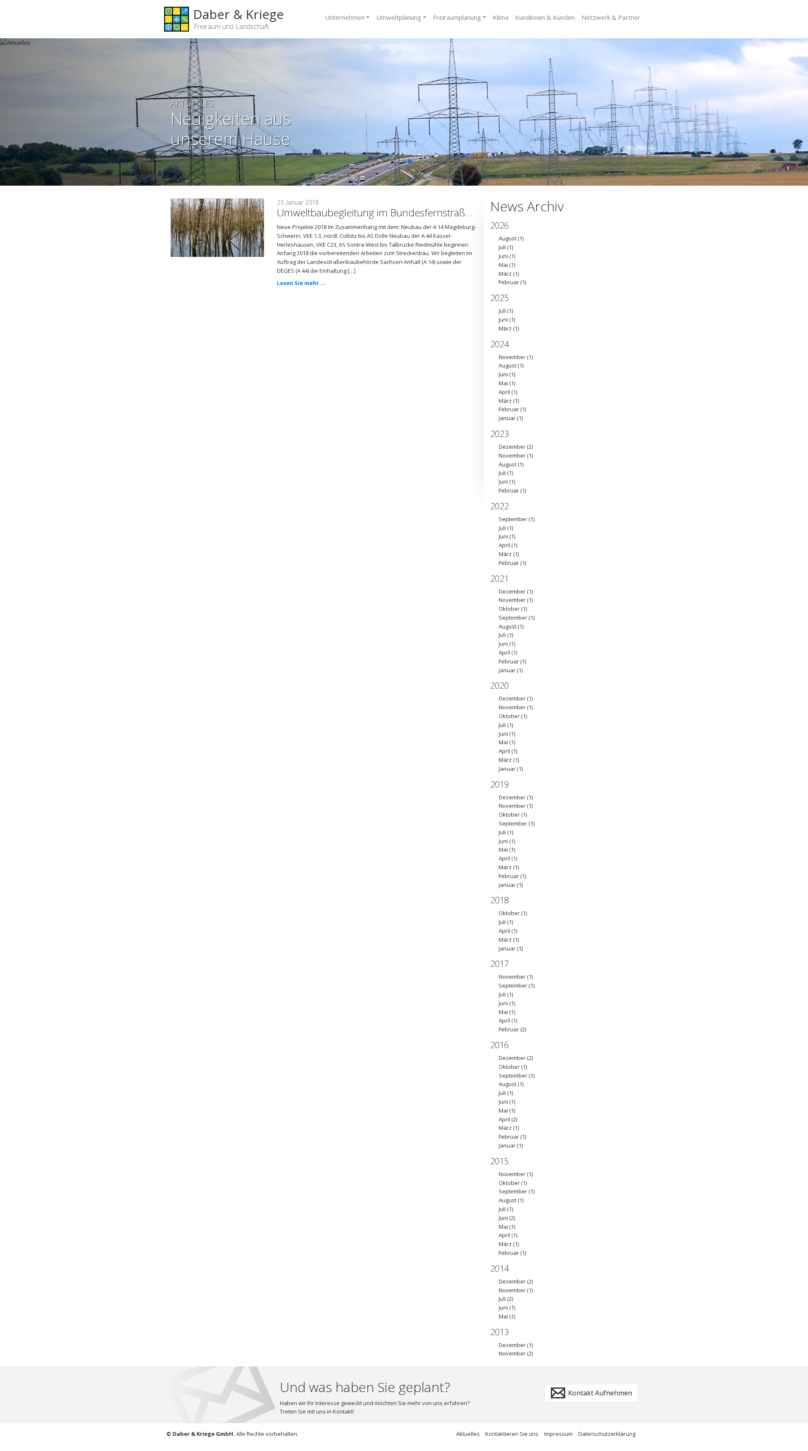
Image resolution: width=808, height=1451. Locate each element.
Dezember (512, 446)
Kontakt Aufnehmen (599, 1393)
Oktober (509, 608)
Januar (507, 418)
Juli (502, 247)
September (513, 519)
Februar (509, 282)
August (507, 238)
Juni (503, 256)
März (505, 273)
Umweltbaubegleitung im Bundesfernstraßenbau (385, 212)
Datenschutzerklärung (606, 1434)
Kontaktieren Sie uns (512, 1434)
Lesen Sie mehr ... (301, 283)
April (504, 392)
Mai (503, 265)
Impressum (558, 1434)
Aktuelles (468, 1434)
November (512, 357)
